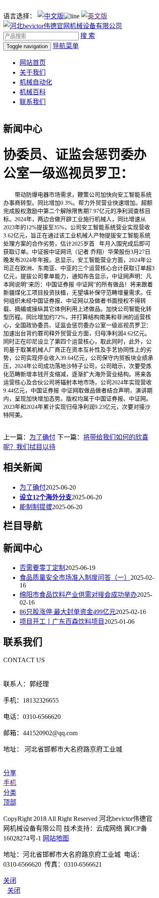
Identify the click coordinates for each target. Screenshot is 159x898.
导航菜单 (66, 45)
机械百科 (33, 92)
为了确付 (42, 437)
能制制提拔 (36, 506)
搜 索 (87, 35)
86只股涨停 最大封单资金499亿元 (68, 611)
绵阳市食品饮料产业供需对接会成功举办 (78, 594)
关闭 (13, 890)
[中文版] (51, 16)
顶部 (9, 802)
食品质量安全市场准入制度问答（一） (75, 577)
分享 (9, 772)
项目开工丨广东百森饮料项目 (62, 621)
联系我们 (33, 101)
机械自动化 (36, 82)
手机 (9, 782)
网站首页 (33, 62)
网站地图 (56, 838)
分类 (9, 792)
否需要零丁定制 (42, 567)
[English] (94, 16)
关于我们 (33, 72)
